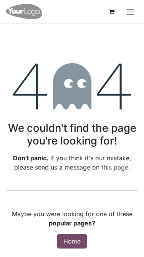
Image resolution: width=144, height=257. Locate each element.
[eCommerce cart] (111, 11)
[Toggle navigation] (130, 11)
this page (114, 167)
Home (72, 241)
